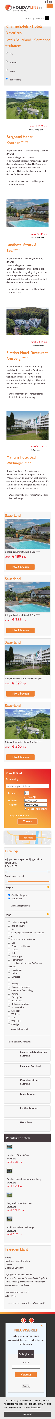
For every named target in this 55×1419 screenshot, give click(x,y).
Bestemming (12, 779)
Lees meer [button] (36, 1407)
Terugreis (12, 804)
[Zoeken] (47, 18)
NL (45, 1)
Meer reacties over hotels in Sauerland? (26, 1303)
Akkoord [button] (27, 1414)
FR (50, 1)
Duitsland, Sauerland (15, 1267)
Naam (12, 71)
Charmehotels (17, 26)
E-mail (26, 1362)
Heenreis (12, 800)
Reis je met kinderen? (19, 815)
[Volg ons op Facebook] (23, 1320)
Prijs (11, 53)
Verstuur (26, 1374)
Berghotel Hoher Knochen (17, 1260)
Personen (12, 793)
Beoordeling (15, 79)
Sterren (13, 62)
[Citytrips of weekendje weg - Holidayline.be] (23, 8)
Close (26, 1385)
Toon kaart (27, 837)
